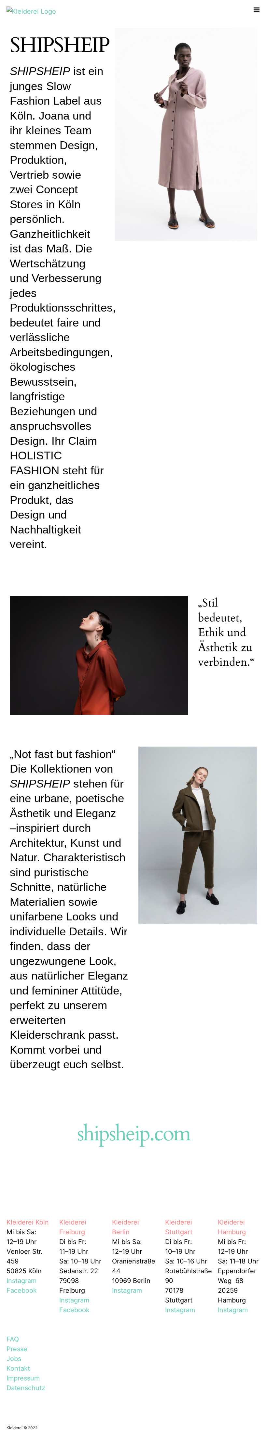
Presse (17, 1349)
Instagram (21, 1281)
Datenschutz (26, 1388)
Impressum (23, 1378)
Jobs (14, 1359)
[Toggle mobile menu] (257, 9)
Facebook (22, 1290)
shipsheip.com (133, 1134)
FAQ (13, 1339)
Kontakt (18, 1368)
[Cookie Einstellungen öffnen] (14, 1427)
